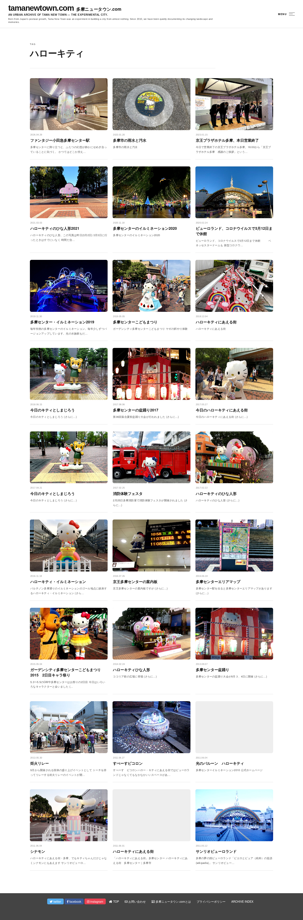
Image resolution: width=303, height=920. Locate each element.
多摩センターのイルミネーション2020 (145, 228)
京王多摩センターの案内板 (135, 581)
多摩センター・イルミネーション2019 (62, 322)
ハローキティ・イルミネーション (58, 581)
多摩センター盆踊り (212, 669)
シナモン (37, 851)
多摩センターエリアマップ (218, 581)
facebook (74, 901)
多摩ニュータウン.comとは (173, 901)
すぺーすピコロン (128, 763)
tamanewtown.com (41, 8)
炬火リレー (39, 763)
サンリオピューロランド (216, 851)
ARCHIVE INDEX (242, 901)
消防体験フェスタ (128, 493)
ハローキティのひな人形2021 (54, 228)
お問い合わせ (137, 901)
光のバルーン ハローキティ (220, 763)
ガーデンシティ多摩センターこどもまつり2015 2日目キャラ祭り (65, 672)
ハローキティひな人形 (131, 669)
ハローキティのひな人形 (216, 493)
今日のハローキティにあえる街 (222, 410)
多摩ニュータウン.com (98, 9)
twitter (57, 901)
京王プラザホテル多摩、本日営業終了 (227, 140)
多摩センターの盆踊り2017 (135, 410)
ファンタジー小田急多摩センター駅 (60, 140)
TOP (115, 901)
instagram (96, 901)
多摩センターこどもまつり (135, 322)
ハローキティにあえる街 (216, 322)
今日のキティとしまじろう (52, 410)
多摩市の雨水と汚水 (129, 140)
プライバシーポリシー (211, 901)
